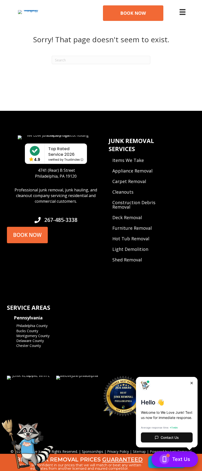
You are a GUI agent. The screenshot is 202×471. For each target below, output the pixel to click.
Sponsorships (92, 451)
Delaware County (30, 340)
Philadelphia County (32, 325)
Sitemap (139, 451)
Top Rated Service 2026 (61, 151)
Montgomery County (33, 335)
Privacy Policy (118, 451)
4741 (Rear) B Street (56, 170)
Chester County (28, 345)
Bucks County (27, 330)
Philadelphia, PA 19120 (56, 176)
